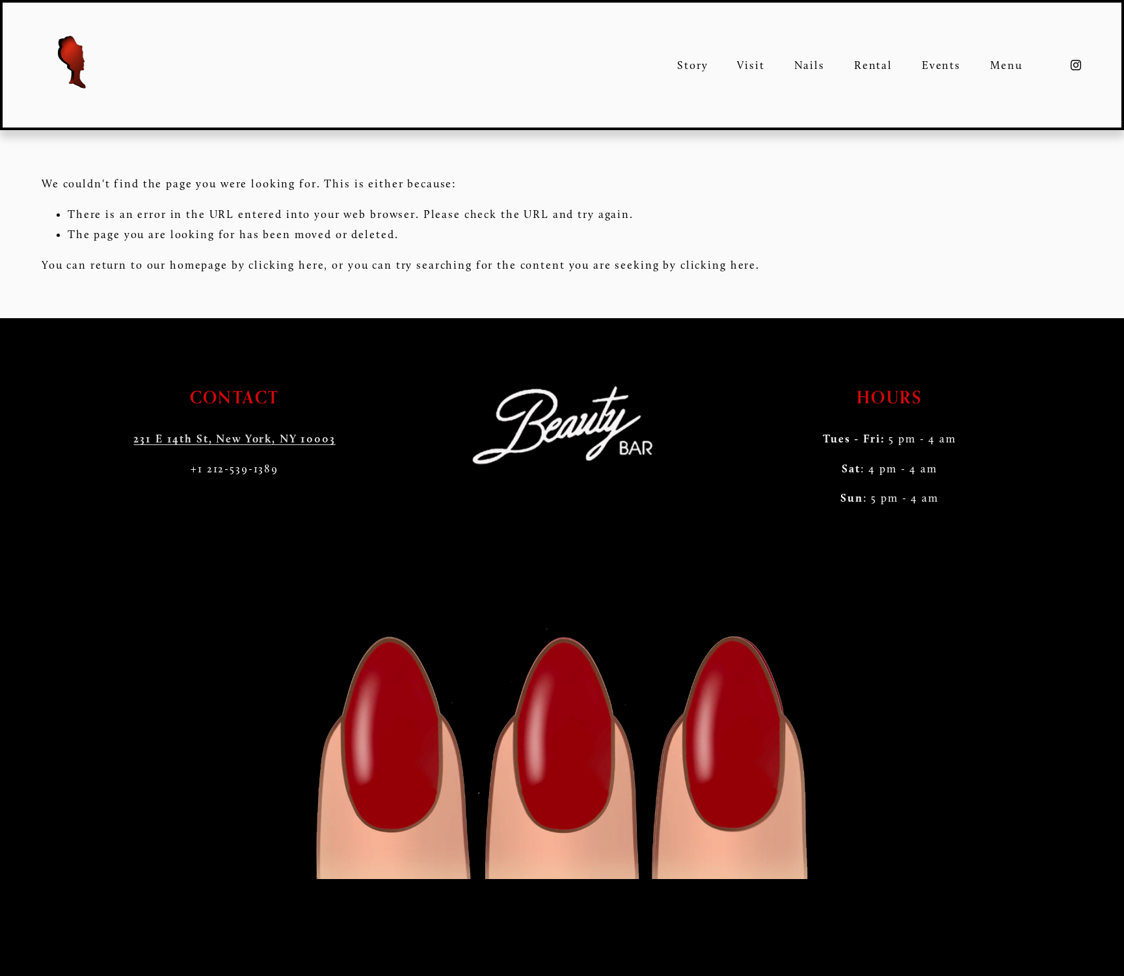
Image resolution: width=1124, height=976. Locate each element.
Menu (1006, 65)
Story (692, 65)
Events (941, 65)
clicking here (286, 264)
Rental (873, 65)
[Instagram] (1075, 65)
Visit (750, 65)
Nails (809, 65)
